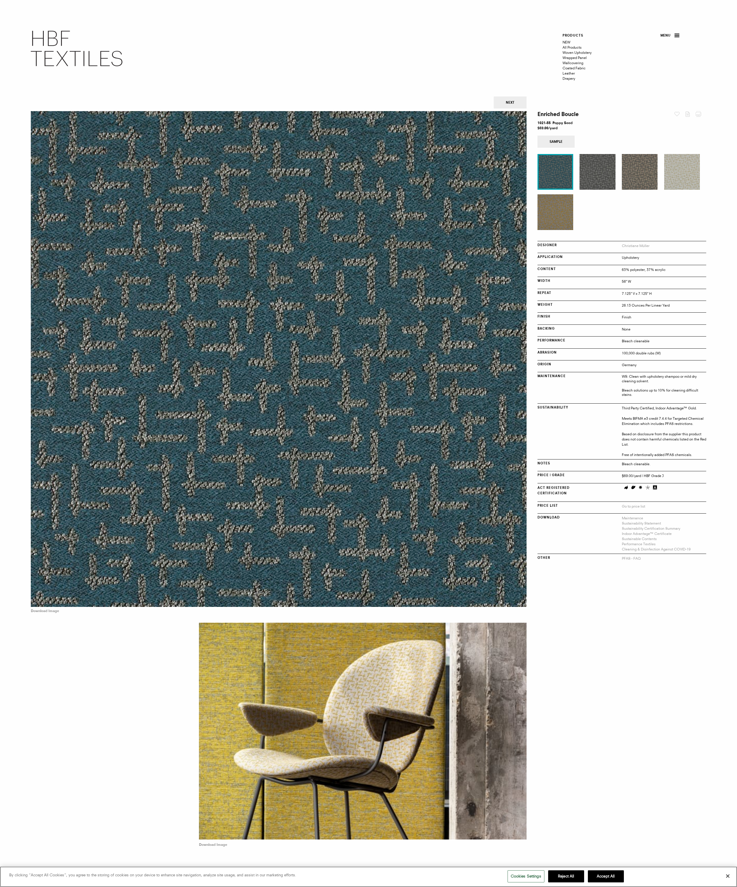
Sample (556, 142)
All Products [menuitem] (572, 47)
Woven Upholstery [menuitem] (577, 52)
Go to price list (633, 506)
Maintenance (632, 518)
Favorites (679, 114)
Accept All (606, 876)
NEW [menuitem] (566, 42)
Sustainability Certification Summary (651, 528)
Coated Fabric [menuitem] (574, 68)
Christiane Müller (635, 246)
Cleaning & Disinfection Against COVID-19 (656, 549)
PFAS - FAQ (631, 558)
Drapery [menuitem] (569, 78)
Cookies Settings (526, 876)
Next (510, 103)
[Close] (727, 876)
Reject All (566, 876)
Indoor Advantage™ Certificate (647, 533)
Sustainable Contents (639, 539)
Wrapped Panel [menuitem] (575, 58)
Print (701, 115)
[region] (368, 877)
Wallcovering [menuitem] (573, 63)
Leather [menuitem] (569, 73)
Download (690, 115)
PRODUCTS (573, 35)
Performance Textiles (639, 544)
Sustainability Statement (641, 523)
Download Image (45, 611)
